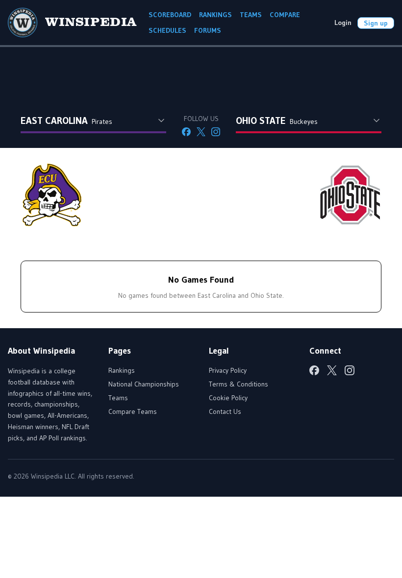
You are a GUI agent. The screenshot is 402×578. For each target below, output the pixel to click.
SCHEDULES (167, 30)
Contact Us (225, 411)
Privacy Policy (228, 370)
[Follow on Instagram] (215, 131)
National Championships (143, 384)
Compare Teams (132, 411)
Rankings (121, 370)
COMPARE (285, 14)
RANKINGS (215, 14)
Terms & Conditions (238, 384)
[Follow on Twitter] (201, 131)
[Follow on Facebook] (186, 131)
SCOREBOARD (170, 14)
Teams (118, 397)
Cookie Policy (228, 397)
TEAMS (251, 14)
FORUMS (207, 30)
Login (343, 22)
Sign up (376, 23)
